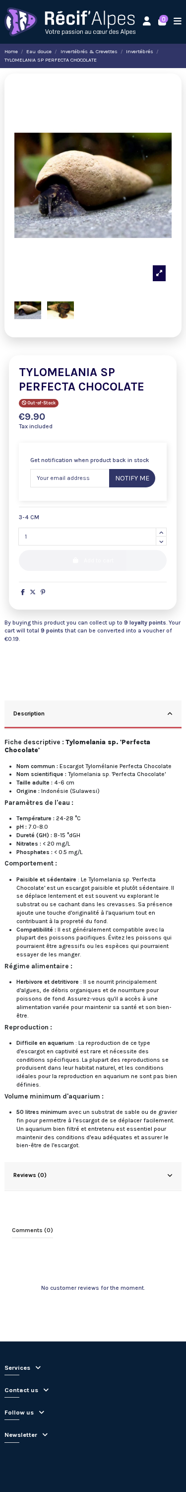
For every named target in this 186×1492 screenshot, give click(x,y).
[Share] (23, 592)
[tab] (93, 715)
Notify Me (132, 478)
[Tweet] (33, 592)
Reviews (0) (30, 1175)
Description (29, 713)
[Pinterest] (43, 592)
